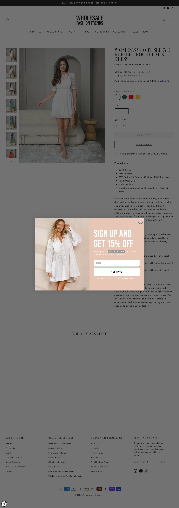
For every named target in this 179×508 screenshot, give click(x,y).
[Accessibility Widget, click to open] (4, 504)
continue (116, 272)
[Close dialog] (140, 221)
